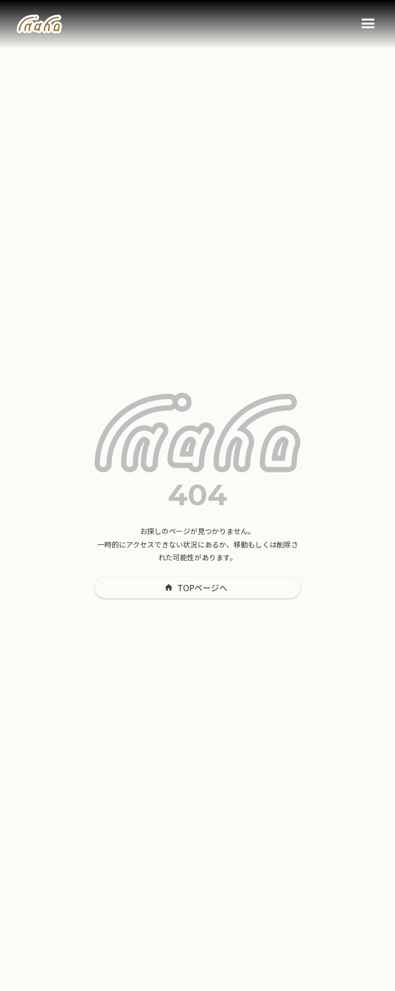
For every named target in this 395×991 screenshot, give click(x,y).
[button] (368, 24)
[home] (39, 24)
